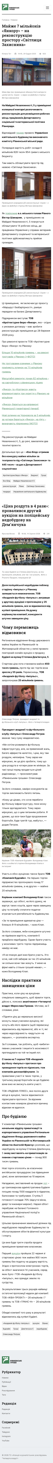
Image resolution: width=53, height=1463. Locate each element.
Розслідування (8, 1390)
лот (45, 1183)
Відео (4, 1386)
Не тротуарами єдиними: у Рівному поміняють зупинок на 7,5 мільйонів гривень (22, 367)
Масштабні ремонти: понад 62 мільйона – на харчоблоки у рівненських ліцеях (25, 380)
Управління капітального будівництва (29, 491)
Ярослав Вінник (8, 534)
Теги (4, 1395)
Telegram (6, 1432)
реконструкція (9, 486)
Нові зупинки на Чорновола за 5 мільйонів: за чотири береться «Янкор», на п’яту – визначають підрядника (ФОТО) (26, 419)
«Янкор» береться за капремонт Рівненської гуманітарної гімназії (20, 406)
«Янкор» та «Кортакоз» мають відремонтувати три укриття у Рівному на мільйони (25, 393)
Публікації (6, 1382)
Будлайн (6, 1329)
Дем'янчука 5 (27, 1329)
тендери (6, 491)
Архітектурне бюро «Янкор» (15, 475)
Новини (5, 1378)
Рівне (21, 486)
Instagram (6, 1436)
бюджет (34, 475)
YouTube (5, 1441)
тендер (20, 132)
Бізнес (45, 1323)
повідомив (11, 213)
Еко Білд (6, 481)
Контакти (6, 1413)
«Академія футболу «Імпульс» (16, 1323)
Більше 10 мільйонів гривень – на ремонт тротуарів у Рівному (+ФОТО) (25, 354)
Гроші (43, 475)
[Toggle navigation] (47, 7)
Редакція (6, 1409)
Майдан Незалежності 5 (24, 481)
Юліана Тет (6, 54)
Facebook (6, 1428)
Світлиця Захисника (35, 486)
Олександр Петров (11, 1334)
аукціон (16, 1253)
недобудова (42, 1329)
